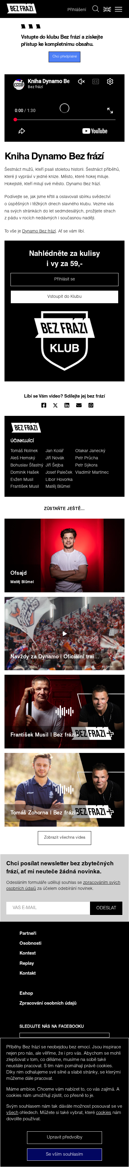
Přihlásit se (64, 279)
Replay (27, 963)
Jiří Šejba (54, 466)
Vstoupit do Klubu (64, 297)
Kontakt (28, 973)
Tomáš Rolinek (24, 451)
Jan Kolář (55, 451)
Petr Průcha (86, 458)
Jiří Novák (55, 458)
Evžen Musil (21, 480)
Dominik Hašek (24, 473)
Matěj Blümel (58, 487)
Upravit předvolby (64, 1137)
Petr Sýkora (86, 466)
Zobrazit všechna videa (64, 838)
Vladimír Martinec (92, 473)
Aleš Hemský (22, 458)
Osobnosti (30, 943)
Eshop (26, 993)
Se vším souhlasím (64, 1154)
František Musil (24, 487)
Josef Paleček (59, 473)
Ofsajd (18, 573)
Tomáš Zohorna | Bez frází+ (44, 813)
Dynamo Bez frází (39, 232)
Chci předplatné (64, 56)
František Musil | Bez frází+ (44, 735)
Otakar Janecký (90, 451)
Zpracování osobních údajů (48, 1003)
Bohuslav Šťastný (26, 466)
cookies (103, 1113)
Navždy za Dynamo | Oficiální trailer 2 (57, 657)
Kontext (28, 953)
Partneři (28, 934)
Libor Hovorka (59, 480)
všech (12, 1113)
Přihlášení (77, 10)
